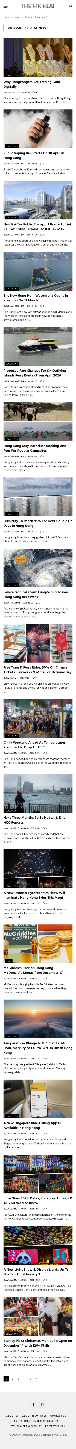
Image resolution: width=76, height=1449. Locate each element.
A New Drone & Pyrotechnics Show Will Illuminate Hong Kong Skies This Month (34, 895)
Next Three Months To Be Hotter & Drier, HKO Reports (36, 820)
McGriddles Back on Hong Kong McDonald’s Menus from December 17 (33, 970)
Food (8, 961)
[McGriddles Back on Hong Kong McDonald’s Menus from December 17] (38, 943)
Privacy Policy (55, 1426)
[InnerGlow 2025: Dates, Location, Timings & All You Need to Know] (38, 1174)
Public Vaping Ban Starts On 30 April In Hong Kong (34, 156)
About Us (12, 1415)
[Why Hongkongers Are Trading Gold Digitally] (38, 57)
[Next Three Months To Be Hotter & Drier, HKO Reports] (38, 793)
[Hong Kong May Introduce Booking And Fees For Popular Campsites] (38, 421)
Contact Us (58, 1415)
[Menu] (6, 6)
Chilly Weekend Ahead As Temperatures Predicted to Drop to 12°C (35, 745)
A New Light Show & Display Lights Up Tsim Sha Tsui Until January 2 (38, 1272)
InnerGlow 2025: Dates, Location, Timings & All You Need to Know (38, 1201)
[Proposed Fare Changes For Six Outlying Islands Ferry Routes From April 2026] (38, 346)
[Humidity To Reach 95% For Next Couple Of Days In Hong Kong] (38, 496)
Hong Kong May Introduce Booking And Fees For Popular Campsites (35, 448)
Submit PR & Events (46, 1421)
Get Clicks (60, 1434)
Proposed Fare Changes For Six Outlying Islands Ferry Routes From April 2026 (35, 373)
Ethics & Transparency (26, 1426)
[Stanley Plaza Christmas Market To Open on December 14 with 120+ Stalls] (38, 1316)
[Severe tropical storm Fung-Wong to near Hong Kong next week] (38, 568)
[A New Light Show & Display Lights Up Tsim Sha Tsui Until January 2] (38, 1245)
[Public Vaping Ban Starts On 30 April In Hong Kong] (38, 128)
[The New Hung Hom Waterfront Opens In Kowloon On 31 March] (38, 271)
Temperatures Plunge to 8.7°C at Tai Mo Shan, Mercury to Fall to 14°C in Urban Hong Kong (38, 1048)
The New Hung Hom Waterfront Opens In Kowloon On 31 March (36, 298)
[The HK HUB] (38, 6)
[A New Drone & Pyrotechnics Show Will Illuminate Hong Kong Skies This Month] (38, 868)
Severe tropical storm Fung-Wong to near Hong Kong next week (36, 595)
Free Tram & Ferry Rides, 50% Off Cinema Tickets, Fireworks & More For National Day (37, 670)
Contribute (22, 1421)
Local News (11, 75)
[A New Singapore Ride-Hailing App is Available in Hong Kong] (38, 1099)
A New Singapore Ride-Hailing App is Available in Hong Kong (32, 1125)
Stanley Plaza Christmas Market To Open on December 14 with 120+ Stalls (38, 1343)
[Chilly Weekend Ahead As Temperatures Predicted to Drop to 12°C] (38, 718)
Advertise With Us (34, 1415)
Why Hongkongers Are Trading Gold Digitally (32, 84)
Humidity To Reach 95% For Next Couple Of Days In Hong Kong (38, 523)
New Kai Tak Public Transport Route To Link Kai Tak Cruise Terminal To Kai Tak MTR (38, 227)
